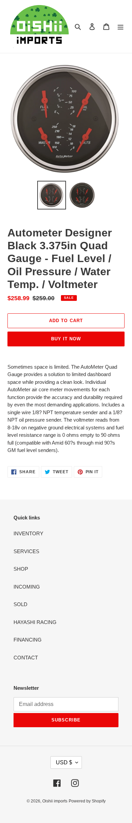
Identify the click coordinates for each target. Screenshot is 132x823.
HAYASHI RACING (35, 622)
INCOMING (27, 587)
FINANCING (28, 640)
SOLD (20, 604)
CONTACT (26, 657)
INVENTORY (28, 533)
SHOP (21, 569)
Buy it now (66, 338)
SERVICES (26, 551)
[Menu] (120, 26)
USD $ (64, 762)
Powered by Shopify (87, 801)
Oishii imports (54, 801)
